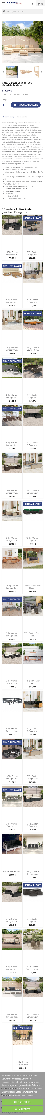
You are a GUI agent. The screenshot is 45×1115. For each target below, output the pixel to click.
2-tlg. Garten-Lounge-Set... (33, 253)
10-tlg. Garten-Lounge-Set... (32, 539)
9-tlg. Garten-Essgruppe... (12, 825)
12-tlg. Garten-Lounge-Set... (12, 586)
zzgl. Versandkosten (20, 94)
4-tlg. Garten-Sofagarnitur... (12, 729)
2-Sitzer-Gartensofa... (12, 871)
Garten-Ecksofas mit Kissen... (33, 586)
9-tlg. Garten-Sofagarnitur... (33, 443)
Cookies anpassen (28, 1096)
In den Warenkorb (25, 104)
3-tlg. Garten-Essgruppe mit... (23, 1063)
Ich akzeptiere (22, 1109)
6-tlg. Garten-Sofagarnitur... (12, 539)
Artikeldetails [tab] (22, 117)
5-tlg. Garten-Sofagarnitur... (12, 491)
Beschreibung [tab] (8, 117)
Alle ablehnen (22, 1102)
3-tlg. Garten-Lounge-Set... (12, 1015)
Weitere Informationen (11, 1096)
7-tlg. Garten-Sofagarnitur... (33, 301)
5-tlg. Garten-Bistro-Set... (33, 634)
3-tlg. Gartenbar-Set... (32, 682)
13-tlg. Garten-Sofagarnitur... (12, 253)
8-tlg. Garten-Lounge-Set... (33, 396)
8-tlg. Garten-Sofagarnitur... (33, 777)
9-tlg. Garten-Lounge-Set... (12, 634)
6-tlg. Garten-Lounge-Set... (33, 348)
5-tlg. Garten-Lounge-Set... (12, 396)
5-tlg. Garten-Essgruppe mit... (33, 967)
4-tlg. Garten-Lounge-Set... (12, 301)
